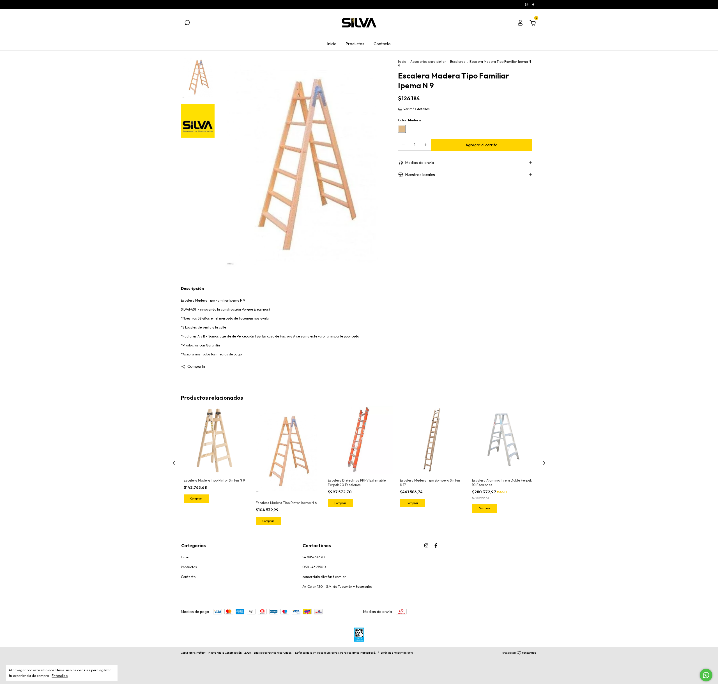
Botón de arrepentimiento (397, 652)
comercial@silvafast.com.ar (324, 577)
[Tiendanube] (519, 653)
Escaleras (457, 61)
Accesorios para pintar (428, 61)
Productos (355, 43)
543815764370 (313, 557)
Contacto (382, 43)
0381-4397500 (314, 567)
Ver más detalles (416, 109)
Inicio (332, 43)
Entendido (60, 676)
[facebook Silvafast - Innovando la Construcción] (533, 4)
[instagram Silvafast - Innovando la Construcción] (527, 4)
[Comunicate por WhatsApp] (706, 675)
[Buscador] (187, 23)
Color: (409, 120)
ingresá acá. (368, 652)
